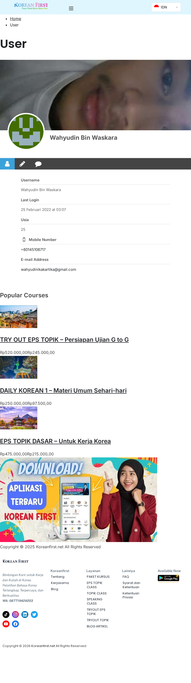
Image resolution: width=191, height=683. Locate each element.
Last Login (30, 200)
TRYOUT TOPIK (98, 620)
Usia (25, 219)
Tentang (57, 576)
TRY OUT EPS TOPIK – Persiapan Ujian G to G (64, 339)
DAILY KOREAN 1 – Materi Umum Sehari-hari (63, 390)
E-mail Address (34, 259)
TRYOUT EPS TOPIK (96, 611)
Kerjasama (60, 583)
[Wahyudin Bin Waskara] (26, 131)
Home (15, 18)
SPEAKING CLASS (94, 601)
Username (30, 180)
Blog (54, 589)
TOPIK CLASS (97, 593)
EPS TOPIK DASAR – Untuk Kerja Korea (55, 441)
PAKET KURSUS (98, 576)
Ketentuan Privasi (131, 595)
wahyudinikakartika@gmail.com (48, 269)
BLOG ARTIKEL (97, 626)
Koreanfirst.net (43, 646)
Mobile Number (42, 239)
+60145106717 (33, 249)
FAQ (126, 576)
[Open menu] (71, 8)
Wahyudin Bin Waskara (83, 137)
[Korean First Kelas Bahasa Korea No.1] (31, 8)
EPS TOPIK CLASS (94, 585)
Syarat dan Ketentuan (131, 585)
